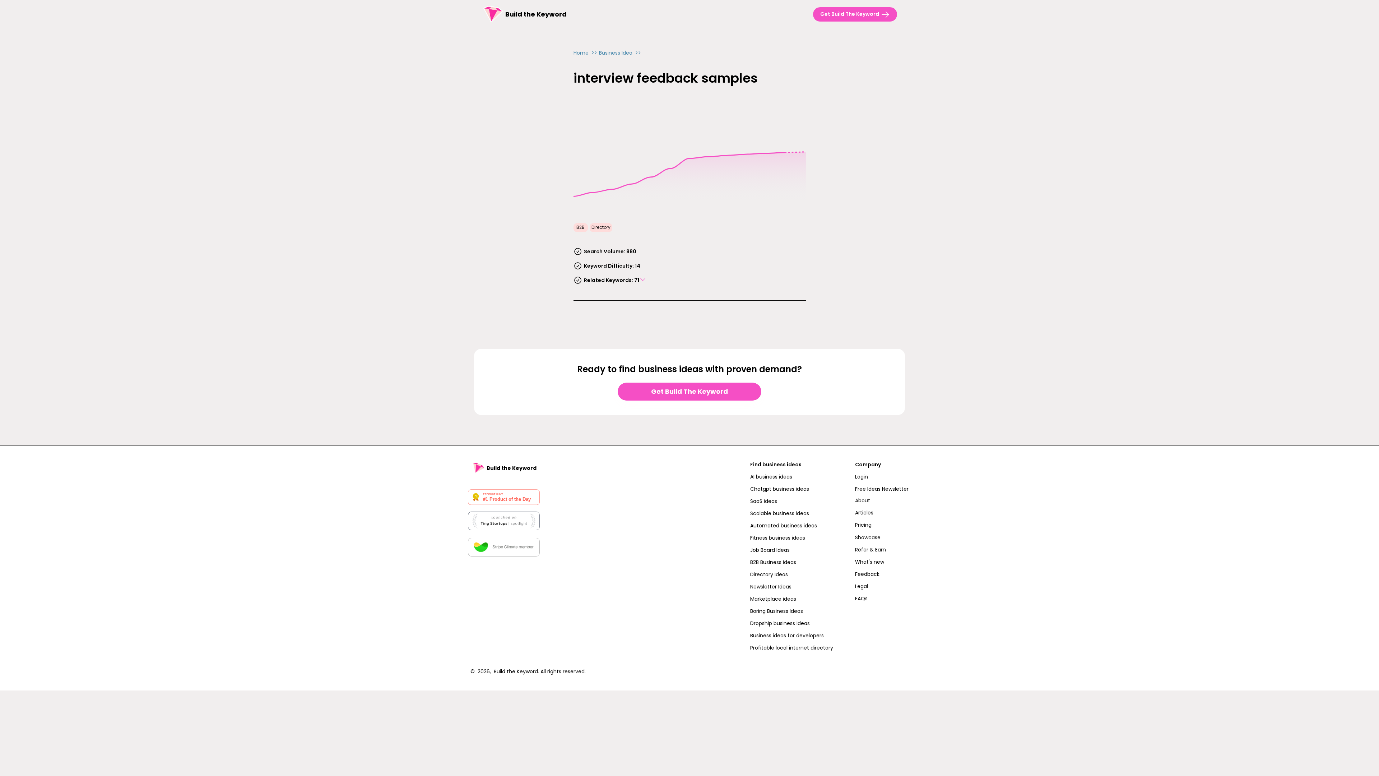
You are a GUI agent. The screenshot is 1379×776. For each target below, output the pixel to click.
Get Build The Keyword (689, 391)
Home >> (585, 52)
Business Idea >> (620, 52)
